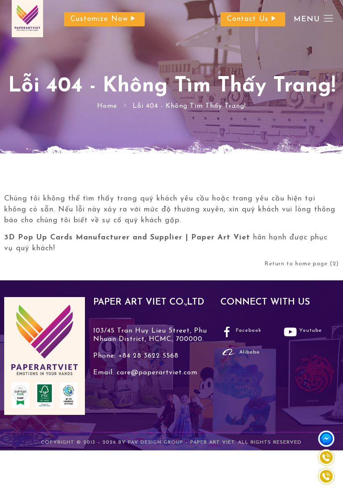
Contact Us (248, 19)
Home (107, 106)
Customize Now (99, 19)
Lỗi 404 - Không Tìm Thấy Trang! (189, 106)
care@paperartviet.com (155, 372)
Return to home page (302, 264)
